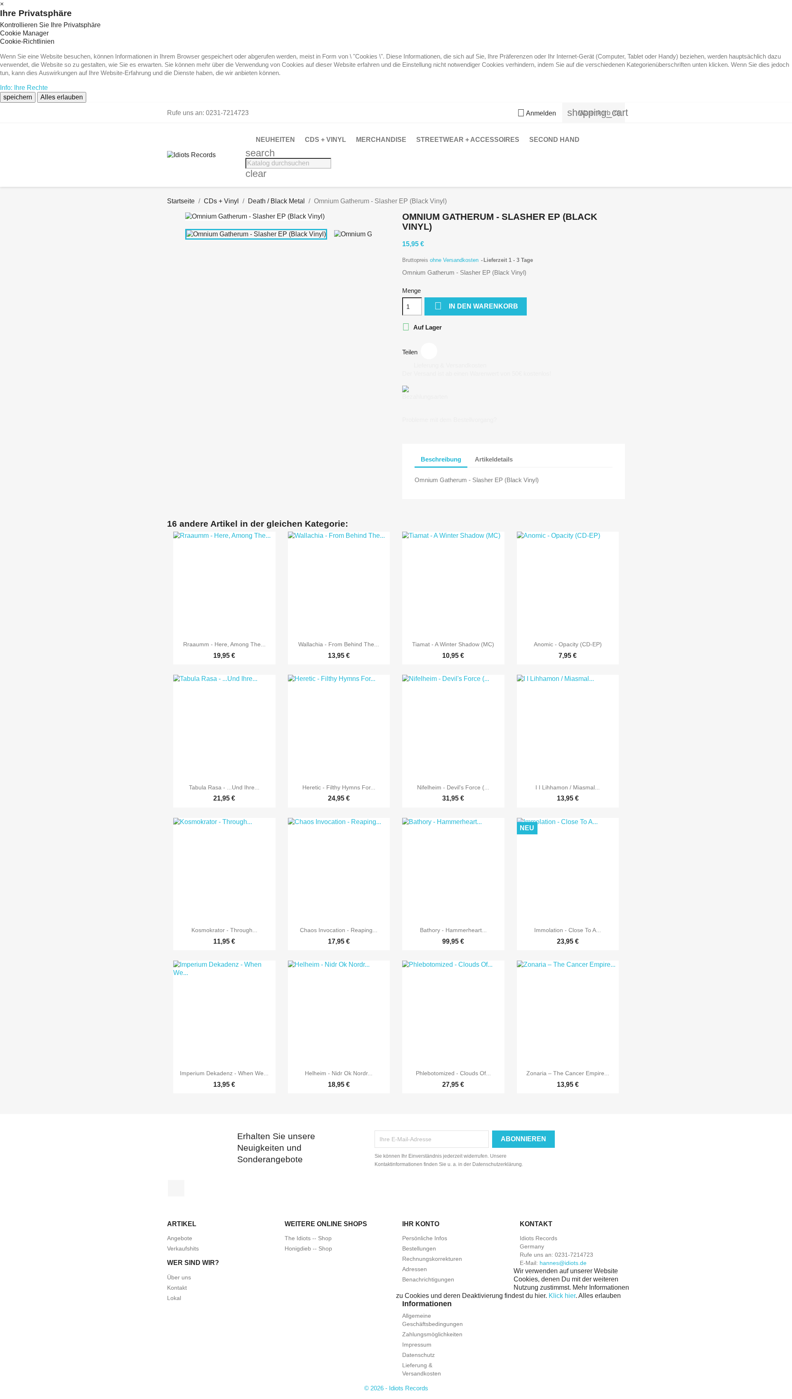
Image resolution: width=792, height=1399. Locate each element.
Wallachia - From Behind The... (338, 644)
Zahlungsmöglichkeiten (432, 1334)
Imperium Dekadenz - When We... (224, 1073)
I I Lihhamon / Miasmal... (567, 787)
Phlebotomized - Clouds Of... (453, 1073)
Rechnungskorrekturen (432, 1258)
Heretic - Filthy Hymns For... (338, 787)
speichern (17, 97)
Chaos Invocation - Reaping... (338, 930)
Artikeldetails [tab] (494, 459)
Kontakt (177, 1287)
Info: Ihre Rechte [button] (24, 87)
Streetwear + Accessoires (467, 139)
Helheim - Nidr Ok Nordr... (338, 1073)
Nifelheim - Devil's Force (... (453, 787)
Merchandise (381, 139)
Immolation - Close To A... (567, 930)
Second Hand (554, 139)
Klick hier (562, 1295)
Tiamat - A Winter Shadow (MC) (453, 644)
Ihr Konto (420, 1223)
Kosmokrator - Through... (224, 930)
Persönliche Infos (424, 1238)
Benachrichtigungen (428, 1279)
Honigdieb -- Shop (308, 1248)
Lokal (174, 1298)
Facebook (176, 1188)
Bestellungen (419, 1248)
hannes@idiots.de (563, 1263)
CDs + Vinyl (325, 139)
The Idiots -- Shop (308, 1238)
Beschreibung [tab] (441, 459)
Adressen (414, 1269)
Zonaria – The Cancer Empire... (567, 1073)
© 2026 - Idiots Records (396, 1388)
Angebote (179, 1238)
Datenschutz (418, 1355)
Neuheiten (275, 139)
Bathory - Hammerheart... (453, 930)
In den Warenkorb (476, 305)
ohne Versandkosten (455, 260)
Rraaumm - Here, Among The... (224, 644)
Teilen (429, 351)
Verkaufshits (183, 1248)
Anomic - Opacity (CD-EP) (568, 644)
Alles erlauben (61, 97)
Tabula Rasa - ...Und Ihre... (224, 787)
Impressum (416, 1344)
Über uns (179, 1277)
